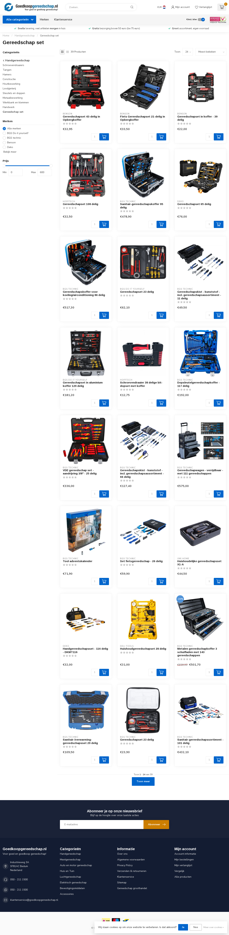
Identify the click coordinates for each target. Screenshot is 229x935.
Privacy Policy (125, 865)
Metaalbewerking (13, 98)
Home (6, 35)
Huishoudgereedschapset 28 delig (143, 648)
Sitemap (121, 882)
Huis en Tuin (67, 871)
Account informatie (185, 854)
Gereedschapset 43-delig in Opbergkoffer (81, 118)
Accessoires (67, 894)
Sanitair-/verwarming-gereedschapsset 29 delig (80, 741)
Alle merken (14, 128)
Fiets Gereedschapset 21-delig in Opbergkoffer (142, 118)
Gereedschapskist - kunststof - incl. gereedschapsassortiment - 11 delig (199, 295)
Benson (11, 142)
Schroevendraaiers (13, 65)
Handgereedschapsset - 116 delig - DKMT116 (85, 650)
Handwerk (8, 107)
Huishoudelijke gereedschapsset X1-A (199, 563)
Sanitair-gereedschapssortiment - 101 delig (200, 741)
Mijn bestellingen (184, 859)
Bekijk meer (9, 152)
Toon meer (143, 781)
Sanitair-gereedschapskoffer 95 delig (141, 205)
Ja (183, 927)
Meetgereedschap (70, 859)
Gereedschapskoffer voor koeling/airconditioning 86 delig (84, 293)
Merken (44, 19)
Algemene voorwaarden (131, 859)
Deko (10, 147)
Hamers (7, 74)
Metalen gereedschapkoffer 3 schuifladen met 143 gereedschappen (197, 652)
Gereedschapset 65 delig (194, 204)
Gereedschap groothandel (132, 888)
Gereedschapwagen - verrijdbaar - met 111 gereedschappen (200, 472)
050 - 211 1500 (19, 879)
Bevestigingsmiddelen (72, 888)
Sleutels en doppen (14, 93)
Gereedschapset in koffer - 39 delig (197, 118)
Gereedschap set (49, 35)
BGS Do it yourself (17, 133)
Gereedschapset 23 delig (137, 291)
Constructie (9, 79)
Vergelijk (179, 871)
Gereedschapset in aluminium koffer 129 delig (83, 384)
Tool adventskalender (77, 561)
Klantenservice (63, 19)
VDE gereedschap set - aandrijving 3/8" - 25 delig (80, 472)
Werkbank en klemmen (16, 102)
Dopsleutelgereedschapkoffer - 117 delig (198, 384)
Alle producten (182, 877)
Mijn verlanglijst (183, 865)
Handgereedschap (25, 35)
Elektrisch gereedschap (73, 882)
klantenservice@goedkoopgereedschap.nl (34, 900)
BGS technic (14, 137)
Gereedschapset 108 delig (80, 204)
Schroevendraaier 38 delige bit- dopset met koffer (141, 384)
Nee (195, 927)
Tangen (7, 70)
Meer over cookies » (213, 927)
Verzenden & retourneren (131, 871)
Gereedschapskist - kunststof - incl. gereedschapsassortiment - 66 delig (142, 473)
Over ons (122, 854)
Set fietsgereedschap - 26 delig (141, 561)
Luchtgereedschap (70, 877)
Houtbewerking (11, 84)
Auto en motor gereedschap (76, 865)
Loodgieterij (9, 88)
